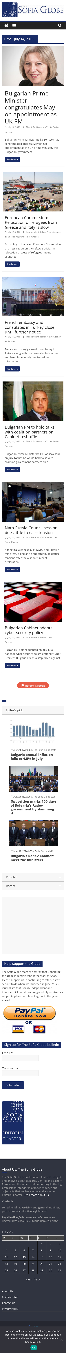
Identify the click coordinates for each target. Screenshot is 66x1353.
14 (33, 1257)
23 (50, 1264)
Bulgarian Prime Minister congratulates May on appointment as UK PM (31, 107)
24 (59, 1264)
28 (33, 1270)
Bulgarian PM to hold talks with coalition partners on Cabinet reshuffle (29, 431)
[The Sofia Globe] (6, 25)
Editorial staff (10, 1297)
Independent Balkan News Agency (43, 231)
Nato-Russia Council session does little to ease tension (31, 530)
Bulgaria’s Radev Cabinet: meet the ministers (32, 858)
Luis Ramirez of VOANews (39, 537)
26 (15, 1270)
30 (50, 1270)
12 (15, 1257)
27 (24, 1270)
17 (59, 1257)
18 (6, 1264)
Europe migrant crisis (19, 236)
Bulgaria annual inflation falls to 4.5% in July (32, 756)
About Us (7, 1291)
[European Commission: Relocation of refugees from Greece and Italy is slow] (33, 174)
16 (50, 1257)
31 (59, 1270)
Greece (35, 236)
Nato (7, 541)
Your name (10, 1068)
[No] (61, 1340)
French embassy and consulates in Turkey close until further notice (29, 327)
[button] (33, 710)
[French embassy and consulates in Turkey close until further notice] (33, 279)
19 (15, 1264)
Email (7, 1053)
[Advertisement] (33, 925)
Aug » (37, 1279)
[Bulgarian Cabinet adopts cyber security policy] (33, 584)
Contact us (8, 1303)
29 (41, 1270)
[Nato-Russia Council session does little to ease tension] (33, 484)
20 (24, 1264)
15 (41, 1257)
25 (6, 1270)
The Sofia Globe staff (37, 127)
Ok (34, 1347)
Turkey (11, 341)
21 (33, 1264)
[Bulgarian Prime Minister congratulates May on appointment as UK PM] (33, 49)
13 (24, 1257)
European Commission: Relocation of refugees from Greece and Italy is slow (31, 222)
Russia (14, 541)
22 (41, 1264)
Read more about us (36, 1195)
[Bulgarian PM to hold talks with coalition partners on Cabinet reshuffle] (33, 384)
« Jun (28, 1279)
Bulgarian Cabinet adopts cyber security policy (28, 630)
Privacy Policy (10, 1308)
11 (6, 1257)
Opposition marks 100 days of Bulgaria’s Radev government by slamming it (33, 807)
